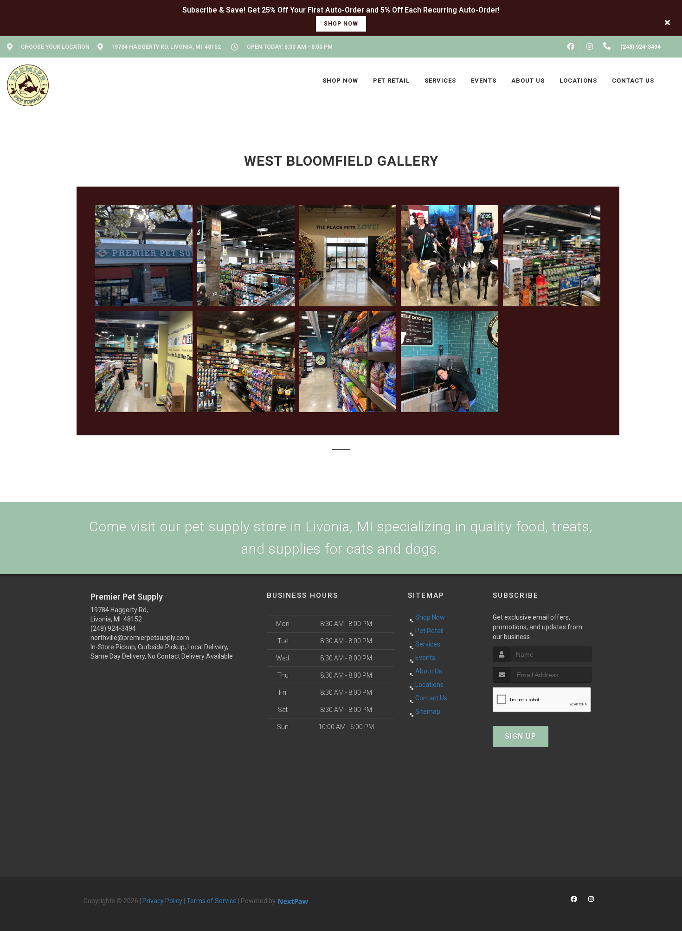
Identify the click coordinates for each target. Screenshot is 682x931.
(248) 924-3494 (113, 628)
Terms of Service (212, 901)
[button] (144, 255)
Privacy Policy (162, 901)
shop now (341, 23)
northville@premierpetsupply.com (139, 637)
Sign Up (520, 736)
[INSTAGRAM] (589, 47)
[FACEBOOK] (570, 47)
